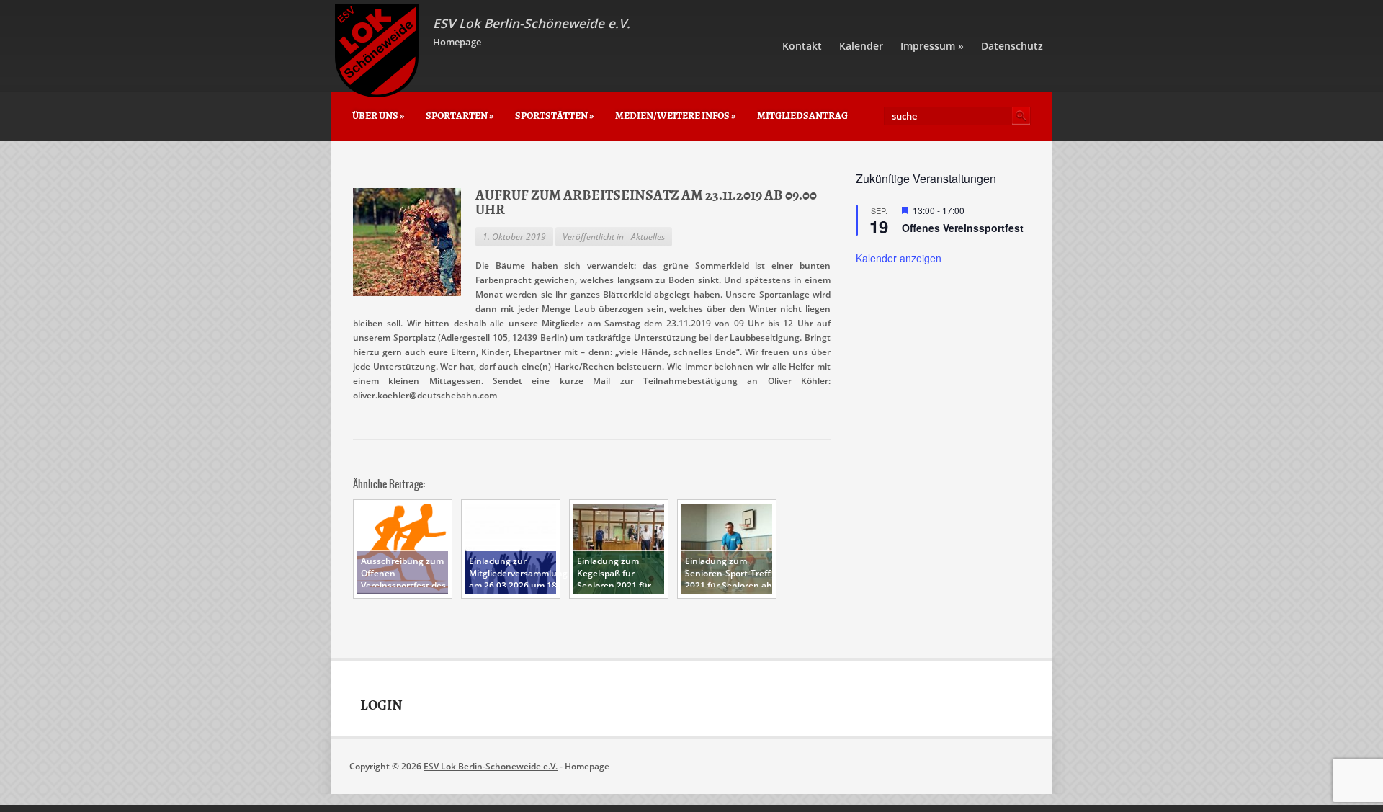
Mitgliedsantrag (802, 116)
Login (381, 705)
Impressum (932, 46)
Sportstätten (554, 116)
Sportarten (459, 116)
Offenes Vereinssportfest (963, 227)
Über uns (378, 116)
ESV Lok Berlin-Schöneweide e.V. (491, 766)
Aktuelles (648, 237)
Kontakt (802, 46)
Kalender (861, 46)
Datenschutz (1012, 46)
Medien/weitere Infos (675, 116)
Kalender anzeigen (898, 258)
